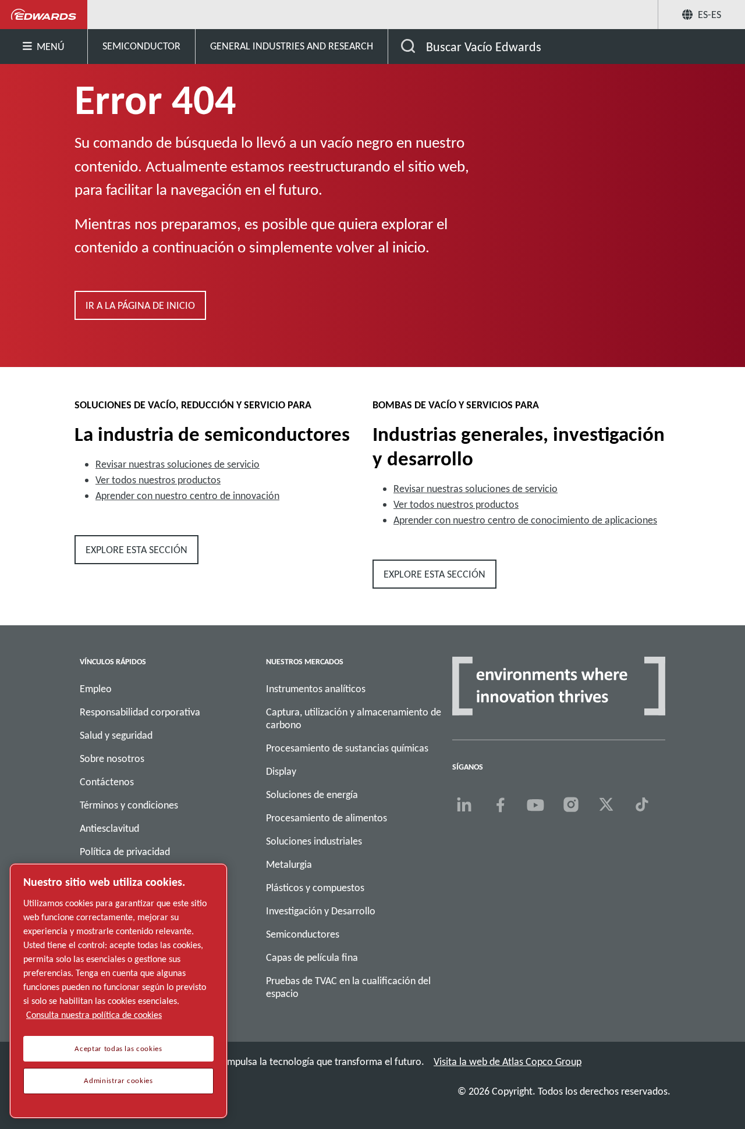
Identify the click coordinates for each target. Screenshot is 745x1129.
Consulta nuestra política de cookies (94, 1014)
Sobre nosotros (112, 758)
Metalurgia (289, 864)
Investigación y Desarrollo (320, 910)
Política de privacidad (125, 851)
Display (281, 771)
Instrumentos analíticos (316, 688)
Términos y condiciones (129, 805)
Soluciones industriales (314, 841)
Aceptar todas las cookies (118, 1048)
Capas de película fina (312, 957)
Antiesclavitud (109, 828)
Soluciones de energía (312, 794)
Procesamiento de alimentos (326, 817)
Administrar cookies (118, 1080)
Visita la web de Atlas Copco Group (507, 1061)
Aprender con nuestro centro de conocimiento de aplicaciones (525, 520)
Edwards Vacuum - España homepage (44, 14)
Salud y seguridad (116, 735)
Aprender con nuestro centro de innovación (187, 495)
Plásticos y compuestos (315, 887)
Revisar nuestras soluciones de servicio (177, 464)
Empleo (96, 688)
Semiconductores (302, 934)
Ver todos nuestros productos (158, 479)
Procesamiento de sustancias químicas (347, 748)
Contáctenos (107, 781)
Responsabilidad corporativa (140, 712)
